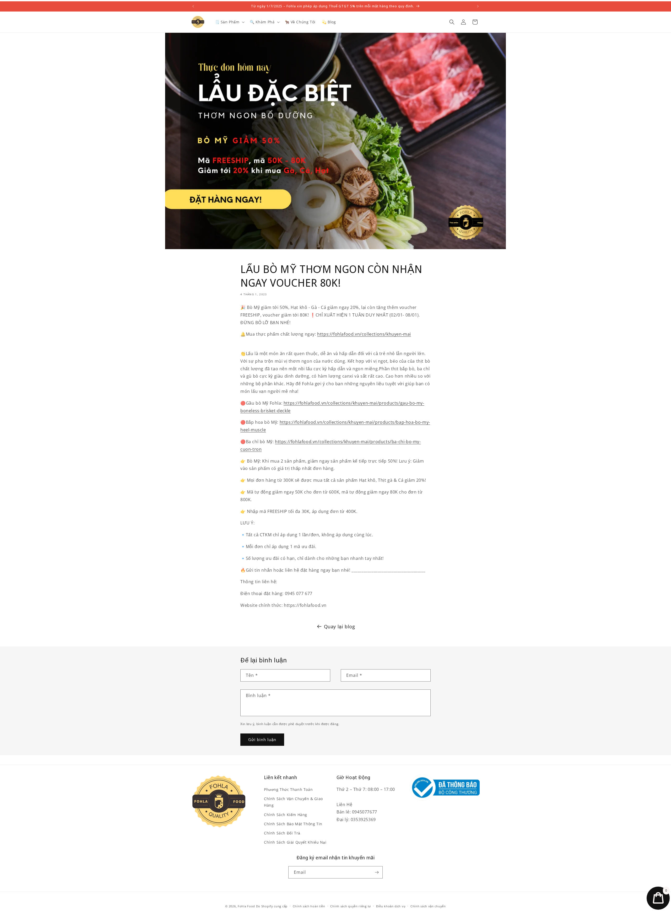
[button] (229, 22)
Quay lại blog (339, 626)
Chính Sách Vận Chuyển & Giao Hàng (293, 802)
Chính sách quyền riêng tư (350, 906)
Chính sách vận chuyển (428, 906)
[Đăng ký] (376, 872)
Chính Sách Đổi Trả (282, 832)
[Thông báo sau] (478, 6)
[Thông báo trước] (193, 6)
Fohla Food (246, 906)
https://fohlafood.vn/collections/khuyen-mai (364, 334)
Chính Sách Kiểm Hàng (285, 814)
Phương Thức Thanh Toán (288, 789)
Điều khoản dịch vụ (390, 906)
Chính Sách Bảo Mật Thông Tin (293, 823)
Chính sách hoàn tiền (309, 906)
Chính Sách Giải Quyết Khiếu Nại (295, 842)
